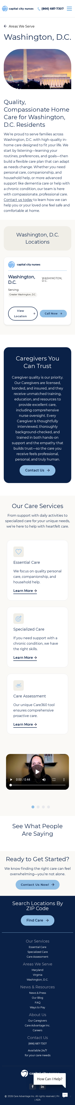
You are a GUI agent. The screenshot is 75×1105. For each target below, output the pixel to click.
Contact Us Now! (35, 885)
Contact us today (18, 200)
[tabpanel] (37, 772)
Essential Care (37, 947)
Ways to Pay (37, 1007)
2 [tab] (38, 807)
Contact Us (34, 470)
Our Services (37, 941)
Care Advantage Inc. (37, 1025)
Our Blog (37, 997)
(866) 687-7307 (52, 9)
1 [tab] (33, 807)
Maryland (37, 970)
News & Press (37, 992)
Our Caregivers (37, 1020)
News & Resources (37, 987)
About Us (37, 1015)
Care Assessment (37, 956)
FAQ (37, 1002)
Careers (37, 1030)
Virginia (37, 974)
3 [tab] (43, 807)
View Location (20, 313)
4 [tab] (48, 807)
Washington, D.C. (37, 979)
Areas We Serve (22, 26)
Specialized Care (38, 951)
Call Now (51, 313)
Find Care (34, 920)
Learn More (23, 591)
